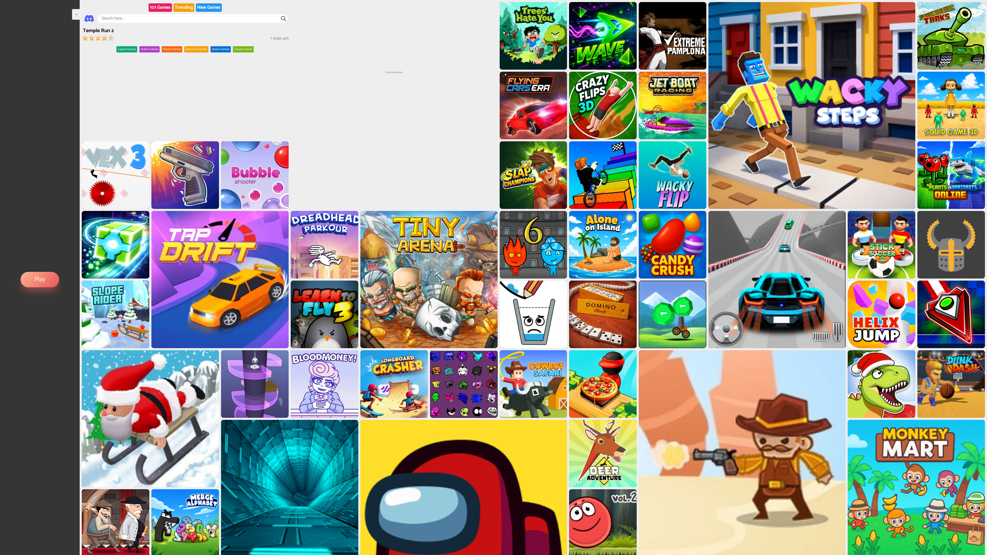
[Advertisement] (394, 107)
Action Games (149, 49)
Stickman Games (196, 49)
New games (209, 7)
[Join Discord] (89, 18)
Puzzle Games (172, 49)
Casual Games (127, 49)
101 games (160, 7)
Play (40, 279)
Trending (184, 7)
